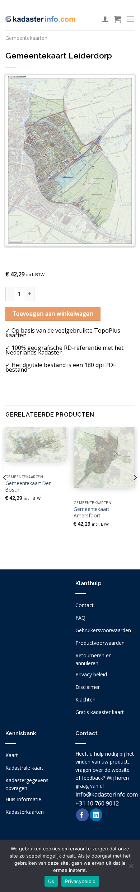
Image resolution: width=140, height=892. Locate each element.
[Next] (135, 492)
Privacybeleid (80, 881)
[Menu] (130, 19)
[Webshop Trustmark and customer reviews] (35, 623)
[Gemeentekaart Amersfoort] (104, 457)
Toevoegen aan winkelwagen (53, 314)
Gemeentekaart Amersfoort (91, 512)
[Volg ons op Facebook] (82, 814)
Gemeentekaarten (26, 37)
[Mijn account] (105, 19)
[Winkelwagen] (117, 19)
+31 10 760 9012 (97, 803)
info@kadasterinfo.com (106, 794)
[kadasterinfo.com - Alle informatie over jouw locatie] (40, 19)
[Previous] (5, 492)
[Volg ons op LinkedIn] (96, 814)
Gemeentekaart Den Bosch (28, 486)
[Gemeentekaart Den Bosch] (35, 445)
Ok (51, 881)
